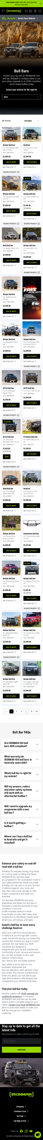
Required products (9, 172)
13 (31, 711)
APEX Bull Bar (8, 388)
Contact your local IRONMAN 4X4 (24, 1004)
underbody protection (12, 996)
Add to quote (11, 162)
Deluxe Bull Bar (9, 145)
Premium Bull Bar (30, 436)
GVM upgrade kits (29, 993)
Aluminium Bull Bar (31, 533)
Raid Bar (26, 145)
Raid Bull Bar (8, 245)
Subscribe (21, 1050)
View (6, 457)
